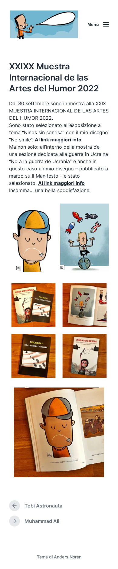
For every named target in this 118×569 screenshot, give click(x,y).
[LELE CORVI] (44, 24)
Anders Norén (67, 556)
